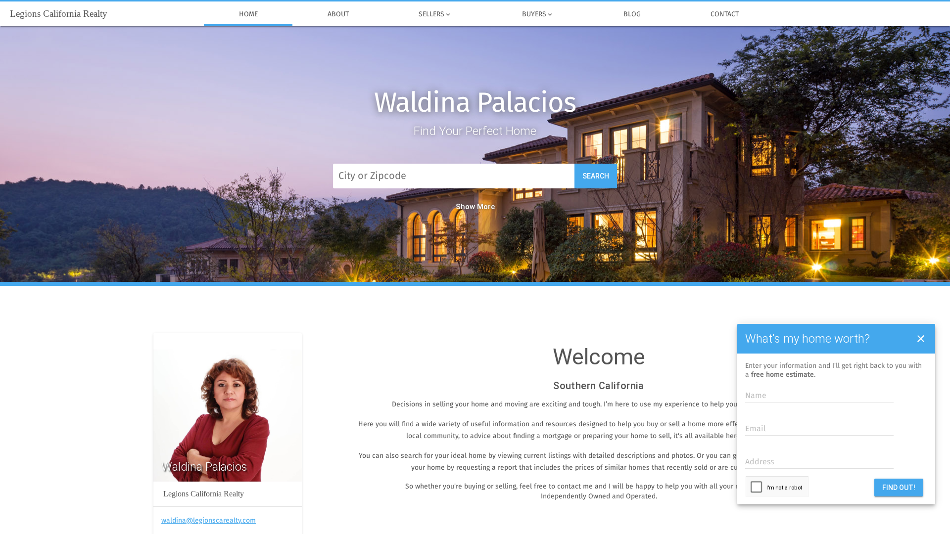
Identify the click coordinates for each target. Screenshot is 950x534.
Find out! (898, 487)
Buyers (538, 14)
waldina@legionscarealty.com (208, 520)
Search (595, 176)
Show (465, 206)
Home (248, 14)
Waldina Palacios (474, 104)
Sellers (435, 14)
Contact (725, 14)
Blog (632, 14)
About (338, 14)
